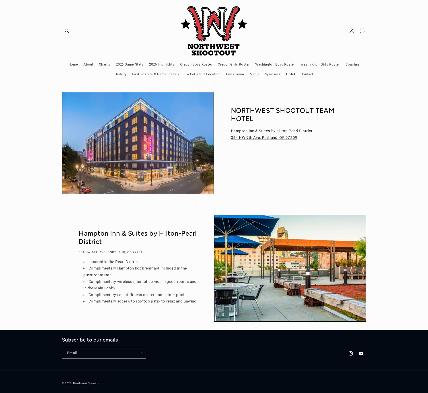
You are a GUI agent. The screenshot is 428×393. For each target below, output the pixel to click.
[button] (67, 31)
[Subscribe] (141, 353)
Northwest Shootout (86, 383)
